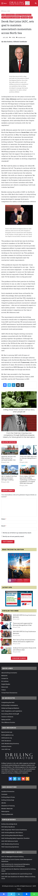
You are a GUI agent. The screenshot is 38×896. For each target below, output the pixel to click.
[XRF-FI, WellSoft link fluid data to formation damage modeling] (9, 470)
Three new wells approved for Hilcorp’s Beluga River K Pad (28, 458)
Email (3, 526)
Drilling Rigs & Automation (9, 705)
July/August (24, 17)
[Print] (22, 385)
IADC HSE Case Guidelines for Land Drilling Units (16, 874)
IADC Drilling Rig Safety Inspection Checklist (15, 838)
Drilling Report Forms (8, 797)
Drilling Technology (7, 800)
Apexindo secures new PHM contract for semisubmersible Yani (8, 458)
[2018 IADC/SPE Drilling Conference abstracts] (6, 617)
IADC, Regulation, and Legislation (11, 17)
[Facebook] (5, 385)
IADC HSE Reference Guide (9, 841)
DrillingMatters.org (7, 735)
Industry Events (6, 746)
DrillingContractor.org (9, 886)
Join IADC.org (5, 749)
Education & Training (8, 806)
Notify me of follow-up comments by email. (17, 533)
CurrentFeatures (10, 15)
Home (4, 11)
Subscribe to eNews (19, 658)
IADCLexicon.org (6, 738)
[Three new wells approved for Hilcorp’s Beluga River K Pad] (28, 450)
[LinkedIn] (13, 385)
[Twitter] (9, 385)
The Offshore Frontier (8, 722)
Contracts (4, 794)
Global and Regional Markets (23, 15)
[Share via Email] (18, 385)
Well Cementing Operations (10, 847)
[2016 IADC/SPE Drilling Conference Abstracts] (6, 634)
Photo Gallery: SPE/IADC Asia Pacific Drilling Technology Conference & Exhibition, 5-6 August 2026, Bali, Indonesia (28, 479)
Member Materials (7, 808)
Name (3, 519)
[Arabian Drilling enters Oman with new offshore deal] (6, 650)
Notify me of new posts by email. (13, 536)
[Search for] (36, 4)
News (30, 17)
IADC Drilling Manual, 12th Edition (12, 832)
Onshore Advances (7, 716)
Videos (3, 690)
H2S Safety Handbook (8, 827)
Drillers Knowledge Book (9, 824)
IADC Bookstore (6, 741)
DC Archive (4, 681)
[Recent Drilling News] (19, 582)
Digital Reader (5, 684)
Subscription (5, 811)
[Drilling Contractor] (19, 3)
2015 (8, 11)
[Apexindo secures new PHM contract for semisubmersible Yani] (9, 450)
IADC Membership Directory (10, 743)
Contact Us (4, 678)
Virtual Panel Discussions (9, 692)
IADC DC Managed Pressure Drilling (12, 856)
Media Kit (4, 675)
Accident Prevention (7, 791)
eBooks (3, 803)
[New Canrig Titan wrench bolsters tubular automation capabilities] (6, 642)
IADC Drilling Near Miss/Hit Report (12, 835)
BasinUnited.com (6, 732)
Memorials (4, 687)
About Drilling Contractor (9, 673)
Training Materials (7, 814)
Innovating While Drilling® (10, 714)
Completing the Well (7, 702)
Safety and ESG (6, 719)
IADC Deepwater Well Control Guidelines (14, 830)
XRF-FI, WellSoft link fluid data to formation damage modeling (9, 478)
